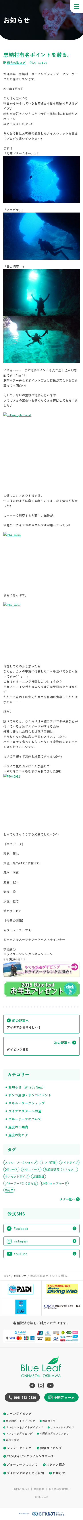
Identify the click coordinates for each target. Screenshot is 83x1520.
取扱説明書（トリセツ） (60, 1169)
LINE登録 (38, 1176)
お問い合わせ (21, 1489)
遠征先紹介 (12, 1439)
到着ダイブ (49, 1421)
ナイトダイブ (69, 1162)
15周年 (9, 1190)
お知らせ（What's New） (26, 1087)
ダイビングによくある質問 (25, 1473)
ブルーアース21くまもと (20, 1183)
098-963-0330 (25, 1397)
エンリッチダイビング (19, 1433)
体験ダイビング (51, 1448)
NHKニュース (31, 1169)
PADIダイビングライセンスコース (30, 1456)
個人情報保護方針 (59, 1489)
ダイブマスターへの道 (24, 1111)
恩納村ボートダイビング (20, 1421)
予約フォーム (64, 1397)
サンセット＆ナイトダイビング (24, 1427)
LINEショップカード (54, 1183)
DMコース (11, 1169)
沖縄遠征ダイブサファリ (54, 1433)
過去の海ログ (16, 62)
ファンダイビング (19, 1414)
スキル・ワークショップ (26, 1103)
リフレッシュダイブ (62, 1427)
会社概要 (39, 1489)
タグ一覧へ (67, 1199)
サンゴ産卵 (48, 1162)
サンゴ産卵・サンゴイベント (29, 1095)
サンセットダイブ (16, 1176)
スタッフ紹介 (55, 1464)
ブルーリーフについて (24, 1119)
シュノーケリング (19, 1448)
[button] (76, 6)
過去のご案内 (18, 1127)
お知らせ (58, 1473)
